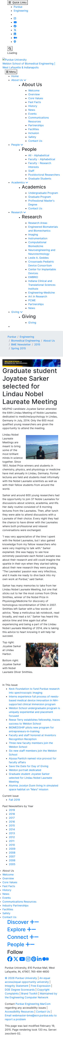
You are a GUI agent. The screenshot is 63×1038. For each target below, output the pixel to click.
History (32, 106)
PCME (32, 300)
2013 (12, 833)
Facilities (33, 129)
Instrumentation (37, 238)
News (31, 109)
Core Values (35, 98)
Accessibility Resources (19, 1011)
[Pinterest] (33, 960)
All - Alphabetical (38, 155)
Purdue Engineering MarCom (33, 1003)
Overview (34, 94)
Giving (15, 311)
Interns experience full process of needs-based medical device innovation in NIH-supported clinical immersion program (34, 700)
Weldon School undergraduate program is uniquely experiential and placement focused (34, 711)
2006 (12, 860)
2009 (12, 848)
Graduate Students (39, 178)
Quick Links (18, 2)
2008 (12, 852)
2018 (12, 813)
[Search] (9, 48)
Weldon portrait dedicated (25, 770)
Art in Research (37, 296)
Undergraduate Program (43, 192)
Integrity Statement (16, 985)
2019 (12, 810)
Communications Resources (19, 901)
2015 (37, 344)
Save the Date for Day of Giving (28, 766)
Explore (17, 929)
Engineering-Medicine (41, 292)
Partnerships (36, 125)
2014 (12, 829)
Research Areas (37, 222)
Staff (31, 170)
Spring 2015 (18, 348)
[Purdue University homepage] (14, 59)
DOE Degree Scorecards (20, 989)
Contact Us (35, 140)
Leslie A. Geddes (38, 257)
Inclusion (33, 133)
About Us (17, 80)
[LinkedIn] (15, 33)
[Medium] (15, 37)
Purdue (18, 6)
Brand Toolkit (29, 993)
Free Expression (40, 985)
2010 (12, 844)
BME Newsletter (21, 344)
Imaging (33, 234)
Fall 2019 (14, 799)
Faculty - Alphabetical (41, 159)
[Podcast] (15, 41)
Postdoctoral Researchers (44, 174)
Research (17, 212)
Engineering (21, 10)
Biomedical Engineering (25, 340)
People (16, 144)
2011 (11, 841)
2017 (12, 817)
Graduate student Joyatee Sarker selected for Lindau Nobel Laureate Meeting (30, 777)
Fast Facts (34, 102)
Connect (18, 937)
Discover (18, 922)
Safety (32, 137)
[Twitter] (15, 30)
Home (15, 76)
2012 (12, 837)
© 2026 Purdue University (21, 978)
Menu (12, 71)
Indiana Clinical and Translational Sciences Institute (41, 284)
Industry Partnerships (15, 905)
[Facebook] (15, 26)
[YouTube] (15, 22)
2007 (12, 856)
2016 (12, 821)
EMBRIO (33, 277)
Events (32, 113)
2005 (12, 864)
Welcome (33, 90)
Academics (18, 182)
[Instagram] (15, 18)
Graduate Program (39, 196)
